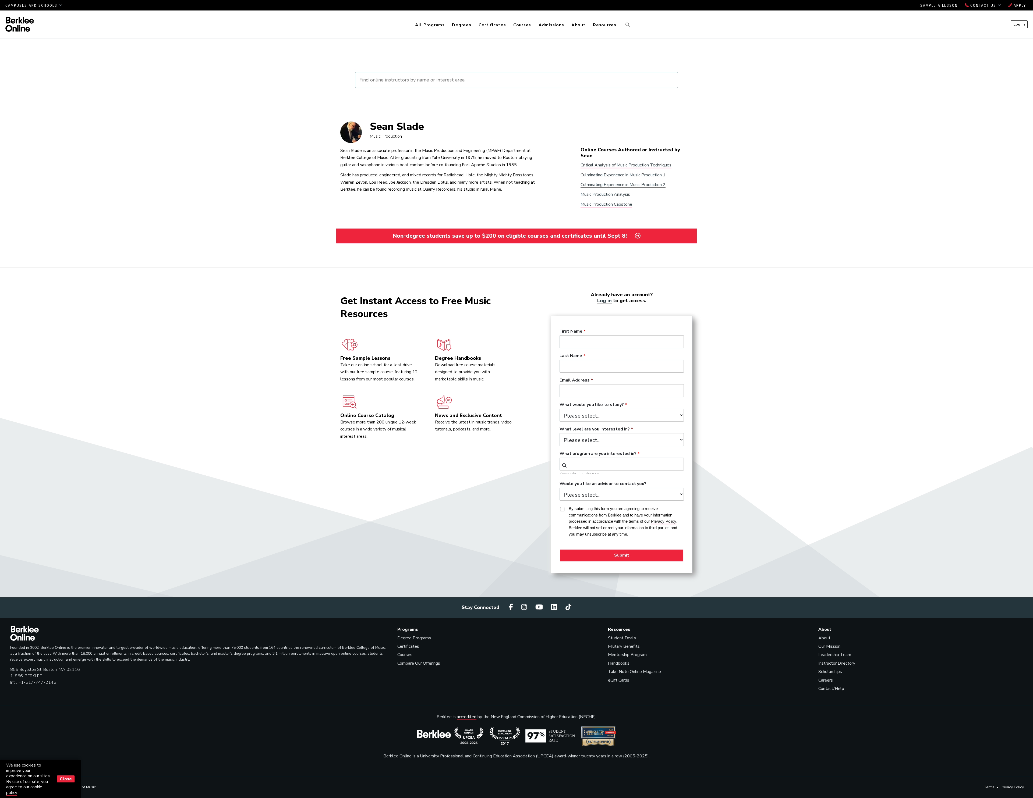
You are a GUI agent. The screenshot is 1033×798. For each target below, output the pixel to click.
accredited (466, 717)
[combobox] (622, 464)
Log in (604, 300)
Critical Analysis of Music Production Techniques (626, 165)
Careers (825, 680)
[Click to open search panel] (627, 25)
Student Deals (622, 638)
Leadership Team (834, 655)
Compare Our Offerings (418, 663)
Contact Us (983, 5)
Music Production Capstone (606, 204)
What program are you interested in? (598, 454)
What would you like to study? (592, 405)
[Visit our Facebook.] (512, 607)
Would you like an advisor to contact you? (603, 484)
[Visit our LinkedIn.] (555, 607)
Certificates (492, 25)
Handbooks (618, 663)
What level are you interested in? (595, 429)
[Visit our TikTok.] (568, 607)
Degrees (461, 25)
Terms (989, 787)
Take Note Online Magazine (634, 672)
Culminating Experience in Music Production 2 (623, 185)
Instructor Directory (836, 663)
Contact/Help (831, 689)
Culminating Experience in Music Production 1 (623, 175)
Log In (1019, 24)
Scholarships (830, 672)
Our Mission (829, 646)
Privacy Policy (1012, 787)
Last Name (571, 356)
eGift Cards (618, 680)
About (578, 25)
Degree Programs (414, 638)
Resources (604, 25)
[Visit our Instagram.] (525, 607)
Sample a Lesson (939, 5)
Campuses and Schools (32, 5)
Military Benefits (624, 646)
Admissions (551, 25)
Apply (1019, 5)
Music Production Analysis (605, 194)
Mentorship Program (627, 655)
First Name (571, 331)
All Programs (430, 25)
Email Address (575, 380)
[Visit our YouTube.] (539, 607)
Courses (522, 25)
